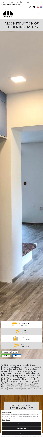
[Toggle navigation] (39, 14)
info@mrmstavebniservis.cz (10, 4)
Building (6, 355)
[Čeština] (38, 7)
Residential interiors (10, 352)
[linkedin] (34, 7)
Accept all (21, 433)
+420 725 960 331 (7, 2)
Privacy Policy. (6, 420)
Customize (21, 424)
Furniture (17, 355)
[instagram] (30, 7)
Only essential (21, 428)
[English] (41, 7)
